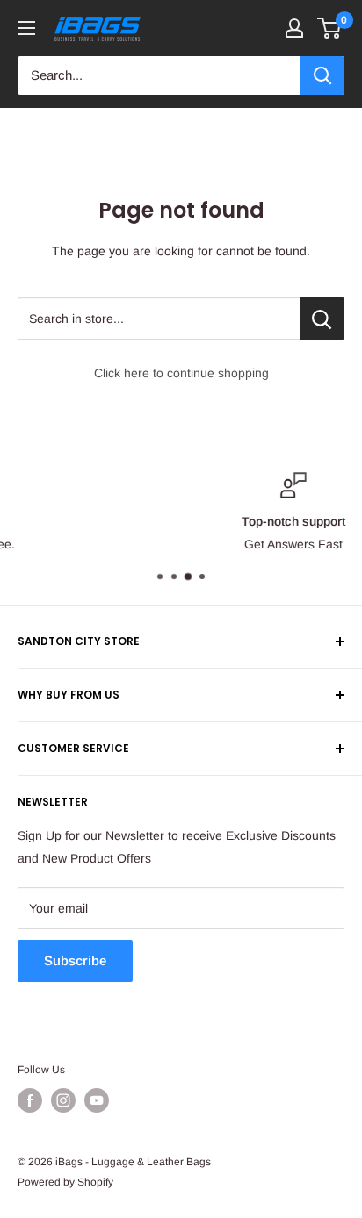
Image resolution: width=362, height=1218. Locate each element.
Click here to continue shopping (181, 373)
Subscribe (75, 960)
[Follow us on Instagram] (63, 1100)
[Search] (322, 75)
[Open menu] (26, 28)
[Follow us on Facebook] (30, 1100)
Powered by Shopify (65, 1182)
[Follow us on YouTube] (96, 1100)
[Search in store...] (322, 318)
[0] (330, 28)
